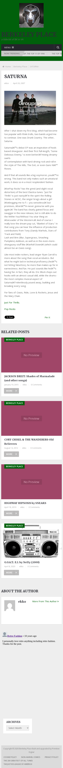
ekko (6, 83)
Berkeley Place (20, 66)
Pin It (47, 317)
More (9, 390)
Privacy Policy (51, 757)
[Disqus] (31, 669)
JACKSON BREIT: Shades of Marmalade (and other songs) (29, 378)
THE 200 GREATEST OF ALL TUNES (18, 760)
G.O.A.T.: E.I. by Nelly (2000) (21, 562)
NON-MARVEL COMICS (30, 757)
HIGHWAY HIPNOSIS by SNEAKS (25, 503)
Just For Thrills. (12, 302)
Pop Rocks (9, 309)
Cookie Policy (10, 757)
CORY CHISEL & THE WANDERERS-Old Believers (29, 441)
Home (8, 66)
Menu (7, 47)
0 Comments (36, 384)
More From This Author (44, 601)
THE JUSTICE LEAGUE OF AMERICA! (18, 764)
